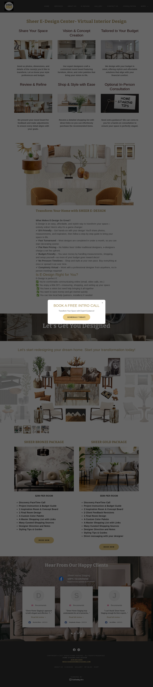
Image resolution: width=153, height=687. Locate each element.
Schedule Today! (76, 317)
